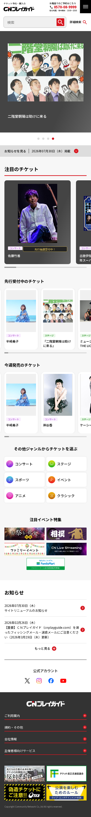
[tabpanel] (45, 81)
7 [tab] (81, 268)
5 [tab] (57, 268)
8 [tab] (32, 353)
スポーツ (22, 479)
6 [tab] (69, 268)
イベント (64, 479)
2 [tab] (43, 139)
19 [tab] (73, 353)
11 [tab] (44, 353)
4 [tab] (53, 139)
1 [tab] (38, 139)
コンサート (24, 463)
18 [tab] (70, 353)
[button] (85, 6)
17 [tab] (66, 353)
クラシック (66, 495)
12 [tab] (47, 353)
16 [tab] (62, 353)
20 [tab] (77, 353)
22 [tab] (85, 353)
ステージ (64, 463)
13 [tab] (51, 353)
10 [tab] (40, 353)
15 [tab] (59, 353)
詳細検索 (75, 22)
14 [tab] (55, 353)
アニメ (20, 495)
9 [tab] (36, 353)
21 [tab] (81, 353)
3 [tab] (48, 139)
